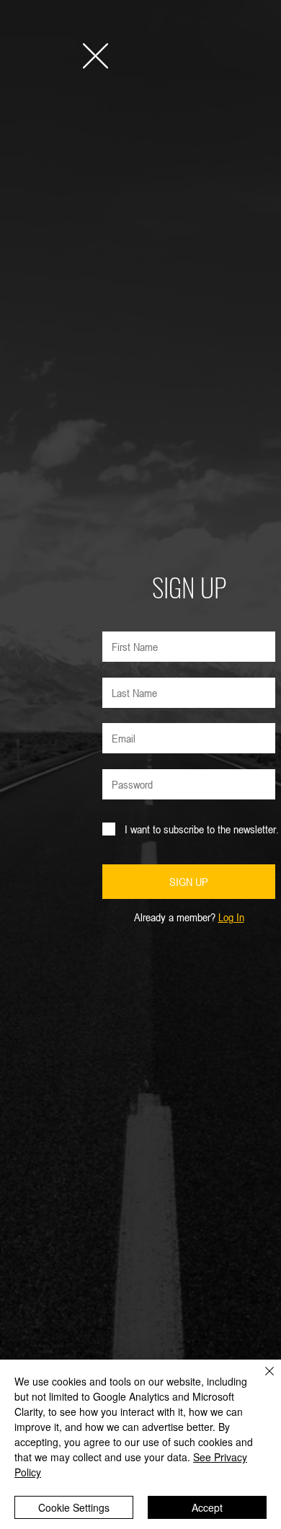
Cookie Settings (74, 1507)
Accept (207, 1507)
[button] (95, 55)
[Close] (261, 1379)
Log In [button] (231, 917)
